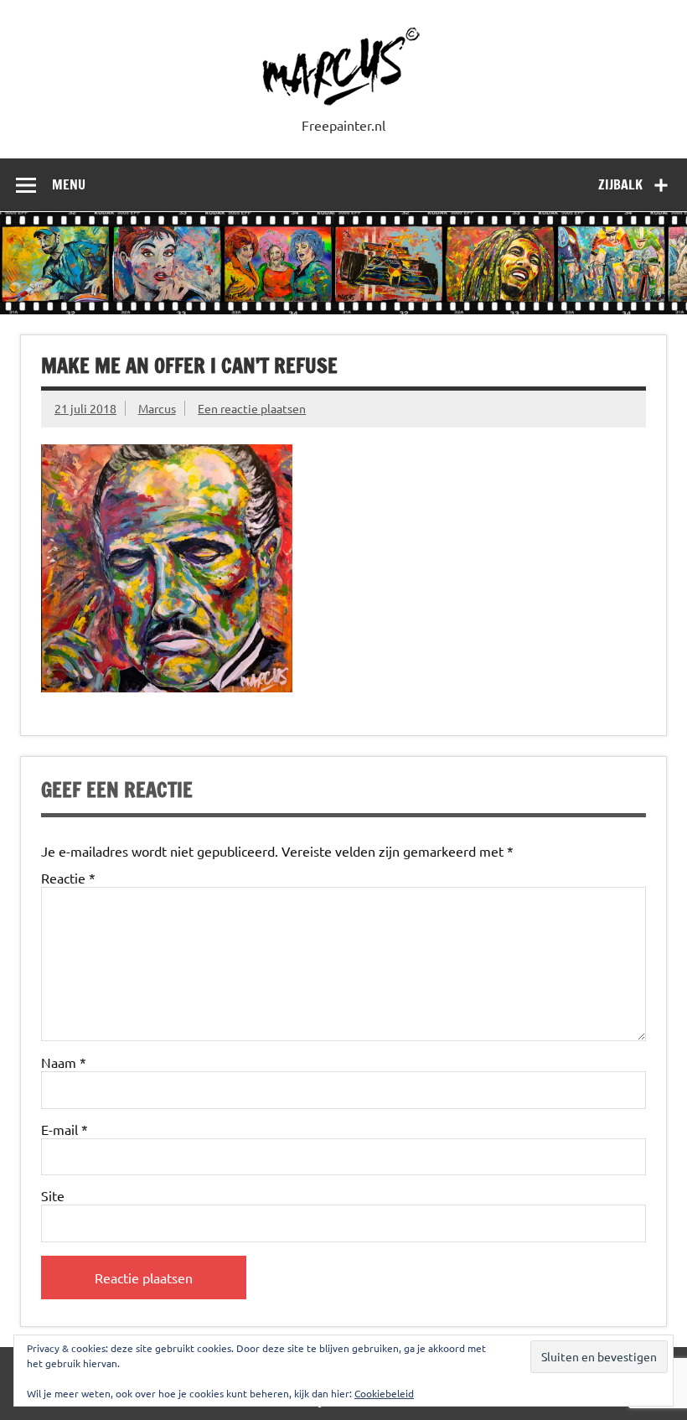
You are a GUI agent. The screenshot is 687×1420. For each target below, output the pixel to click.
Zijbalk (620, 184)
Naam (63, 1062)
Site (53, 1195)
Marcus (157, 408)
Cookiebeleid (384, 1393)
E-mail (64, 1129)
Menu (68, 184)
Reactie (68, 877)
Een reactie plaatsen (252, 408)
